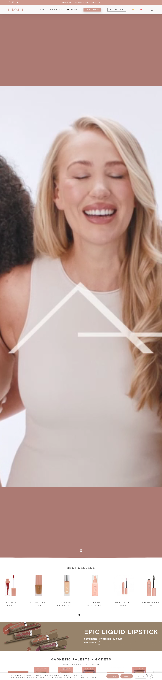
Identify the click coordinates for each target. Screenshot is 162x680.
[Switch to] (133, 10)
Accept (113, 676)
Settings (140, 676)
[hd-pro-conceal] (10, 591)
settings (96, 677)
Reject (126, 676)
